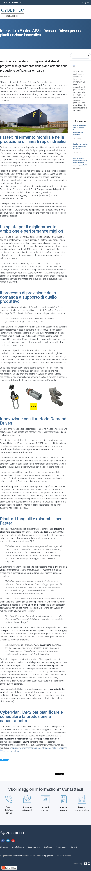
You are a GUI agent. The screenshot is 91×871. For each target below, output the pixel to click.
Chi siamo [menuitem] (4, 847)
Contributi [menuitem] (48, 847)
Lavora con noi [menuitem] (34, 847)
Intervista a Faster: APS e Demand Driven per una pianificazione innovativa (79, 130)
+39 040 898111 (18, 2)
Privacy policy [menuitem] (61, 847)
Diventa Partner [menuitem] (18, 847)
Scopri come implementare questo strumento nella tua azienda (38, 748)
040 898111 (17, 856)
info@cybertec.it (48, 856)
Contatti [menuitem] (74, 847)
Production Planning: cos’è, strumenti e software (80, 146)
